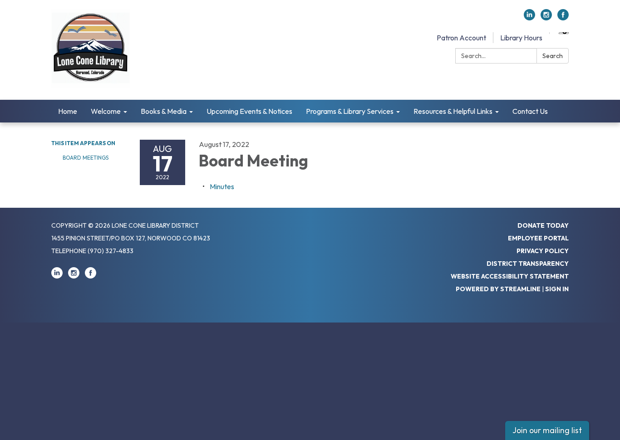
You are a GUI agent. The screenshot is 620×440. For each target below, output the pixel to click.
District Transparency (528, 263)
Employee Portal (538, 238)
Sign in (557, 289)
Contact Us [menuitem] (530, 111)
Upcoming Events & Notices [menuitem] (249, 111)
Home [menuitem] (67, 111)
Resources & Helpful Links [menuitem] (452, 111)
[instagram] (546, 17)
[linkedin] (529, 17)
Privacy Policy (543, 251)
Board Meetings (85, 157)
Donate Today (543, 225)
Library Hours (521, 37)
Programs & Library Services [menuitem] (350, 111)
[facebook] (563, 17)
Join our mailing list (547, 430)
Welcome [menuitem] (106, 111)
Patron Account (461, 37)
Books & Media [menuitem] (164, 111)
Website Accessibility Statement (510, 276)
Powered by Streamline (498, 289)
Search (552, 56)
